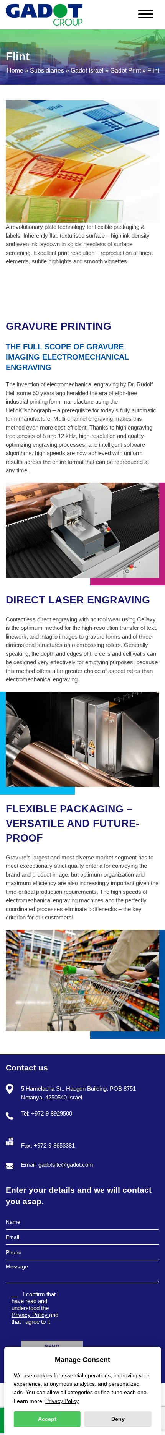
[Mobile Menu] (148, 12)
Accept (47, 1419)
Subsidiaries (47, 70)
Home (15, 70)
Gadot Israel (87, 70)
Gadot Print (125, 70)
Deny (118, 1419)
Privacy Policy (30, 1315)
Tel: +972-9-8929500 (46, 1113)
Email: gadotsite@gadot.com (57, 1164)
